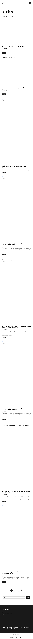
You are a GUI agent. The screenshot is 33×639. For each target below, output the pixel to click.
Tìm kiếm (28, 597)
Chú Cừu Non (5, 48)
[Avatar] (2, 49)
